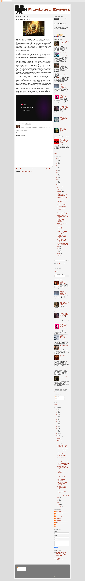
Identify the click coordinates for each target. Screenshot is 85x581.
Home (34, 169)
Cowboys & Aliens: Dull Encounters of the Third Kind (62, 216)
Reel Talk (58, 558)
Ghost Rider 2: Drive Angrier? (61, 209)
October (59, 189)
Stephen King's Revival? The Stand (62, 224)
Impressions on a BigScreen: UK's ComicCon (60, 220)
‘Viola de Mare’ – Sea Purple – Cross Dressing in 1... (63, 213)
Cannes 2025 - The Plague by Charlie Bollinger (64, 118)
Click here (56, 391)
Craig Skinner (58, 511)
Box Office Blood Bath (61, 206)
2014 (57, 179)
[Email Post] (23, 123)
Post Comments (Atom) (27, 171)
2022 (57, 165)
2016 (57, 175)
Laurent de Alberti (59, 516)
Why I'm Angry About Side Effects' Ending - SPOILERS (64, 42)
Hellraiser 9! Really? (61, 202)
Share (55, 271)
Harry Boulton (59, 514)
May (58, 249)
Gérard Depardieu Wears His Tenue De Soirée (64, 75)
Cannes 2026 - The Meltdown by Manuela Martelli (64, 336)
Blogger (53, 576)
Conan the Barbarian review (62, 210)
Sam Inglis (58, 522)
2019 (57, 170)
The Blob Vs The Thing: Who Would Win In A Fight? (64, 107)
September (59, 191)
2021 (57, 167)
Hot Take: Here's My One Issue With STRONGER (62, 560)
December (59, 186)
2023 (57, 163)
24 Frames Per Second (61, 552)
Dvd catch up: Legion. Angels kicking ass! (63, 129)
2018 (57, 172)
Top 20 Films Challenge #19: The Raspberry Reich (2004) (64, 141)
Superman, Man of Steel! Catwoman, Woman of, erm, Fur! (62, 232)
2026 (57, 158)
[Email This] (25, 124)
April (58, 251)
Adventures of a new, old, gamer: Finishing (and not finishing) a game (61, 554)
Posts (57, 396)
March (58, 253)
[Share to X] (27, 124)
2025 (57, 160)
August (58, 193)
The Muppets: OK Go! (61, 204)
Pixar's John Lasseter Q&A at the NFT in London (64, 282)
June (58, 248)
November (59, 187)
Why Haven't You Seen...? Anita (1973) (63, 96)
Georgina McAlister (60, 513)
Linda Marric (58, 518)
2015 (57, 177)
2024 (57, 162)
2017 (57, 174)
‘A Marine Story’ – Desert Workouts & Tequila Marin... (62, 236)
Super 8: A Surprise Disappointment (61, 229)
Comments (58, 398)
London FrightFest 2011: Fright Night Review (62, 195)
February (59, 255)
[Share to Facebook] (29, 124)
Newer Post (19, 169)
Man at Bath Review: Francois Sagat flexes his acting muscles (64, 54)
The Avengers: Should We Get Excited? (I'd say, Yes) (63, 244)
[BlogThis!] (26, 124)
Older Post (48, 169)
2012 (57, 182)
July (58, 246)
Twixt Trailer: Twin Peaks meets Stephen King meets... (62, 240)
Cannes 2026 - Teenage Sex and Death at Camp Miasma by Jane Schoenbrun (63, 357)
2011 (57, 184)
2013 (57, 181)
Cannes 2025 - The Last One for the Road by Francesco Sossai (64, 378)
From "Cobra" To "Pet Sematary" (61, 227)
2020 (57, 168)
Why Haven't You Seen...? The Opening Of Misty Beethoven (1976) (63, 86)
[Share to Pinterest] (30, 124)
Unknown (58, 524)
